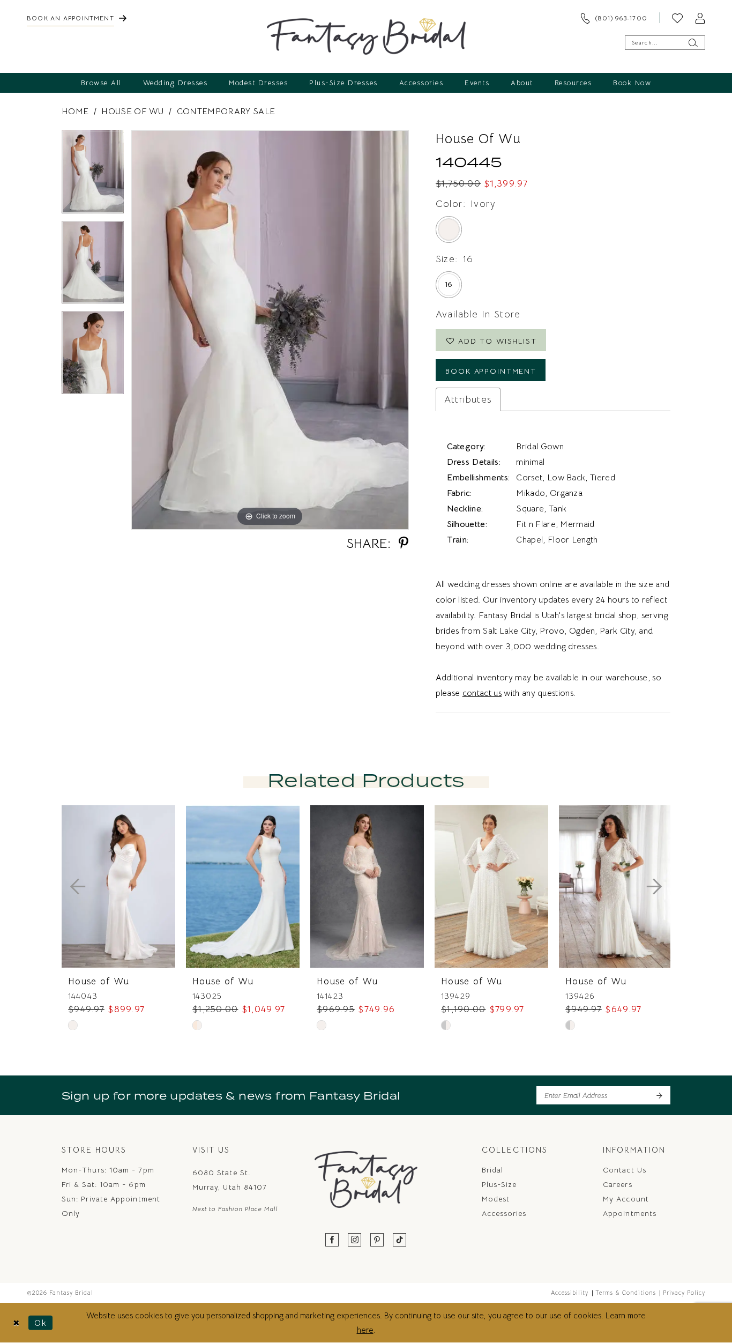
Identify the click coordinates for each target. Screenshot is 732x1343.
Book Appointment (490, 371)
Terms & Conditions (625, 1292)
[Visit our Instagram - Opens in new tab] (354, 1240)
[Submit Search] (692, 42)
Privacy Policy (684, 1292)
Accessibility (569, 1292)
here (365, 1330)
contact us (482, 693)
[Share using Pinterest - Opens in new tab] (403, 543)
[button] (700, 17)
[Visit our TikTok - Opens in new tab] (399, 1240)
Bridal (492, 1170)
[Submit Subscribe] (658, 1095)
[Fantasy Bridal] (366, 36)
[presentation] (118, 886)
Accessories (504, 1213)
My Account (626, 1199)
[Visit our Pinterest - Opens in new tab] (377, 1240)
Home (75, 111)
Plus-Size (499, 1184)
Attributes (468, 399)
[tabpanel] (93, 175)
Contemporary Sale (226, 111)
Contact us (624, 1170)
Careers (617, 1184)
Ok (40, 1323)
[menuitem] (76, 17)
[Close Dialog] (16, 1323)
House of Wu (132, 111)
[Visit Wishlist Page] (677, 17)
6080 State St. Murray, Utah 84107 (229, 1180)
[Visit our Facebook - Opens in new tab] (332, 1240)
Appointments (629, 1213)
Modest (496, 1199)
